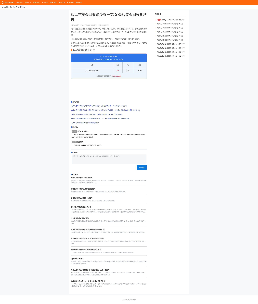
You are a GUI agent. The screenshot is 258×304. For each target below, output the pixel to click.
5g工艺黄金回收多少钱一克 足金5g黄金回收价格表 (22, 7)
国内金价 (36, 2)
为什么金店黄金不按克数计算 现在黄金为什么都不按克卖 (90, 270)
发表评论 (142, 167)
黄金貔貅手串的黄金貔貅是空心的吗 (83, 189)
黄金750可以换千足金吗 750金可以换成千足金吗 (87, 238)
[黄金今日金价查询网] (7, 2)
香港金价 (53, 2)
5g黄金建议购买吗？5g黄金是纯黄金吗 (83, 114)
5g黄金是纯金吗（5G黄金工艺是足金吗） (110, 114)
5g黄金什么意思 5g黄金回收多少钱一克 (127, 110)
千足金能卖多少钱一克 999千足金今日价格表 (86, 249)
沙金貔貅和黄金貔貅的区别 (80, 218)
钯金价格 (70, 2)
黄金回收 (19, 2)
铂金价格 (62, 2)
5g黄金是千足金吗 (77, 259)
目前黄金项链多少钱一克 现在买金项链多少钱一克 (88, 229)
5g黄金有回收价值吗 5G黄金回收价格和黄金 (85, 123)
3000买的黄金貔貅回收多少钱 (81, 207)
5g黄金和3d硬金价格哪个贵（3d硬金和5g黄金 (85, 118)
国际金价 (28, 2)
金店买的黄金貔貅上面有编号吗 (81, 178)
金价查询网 (13, 7)
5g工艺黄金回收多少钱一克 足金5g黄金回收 (115, 118)
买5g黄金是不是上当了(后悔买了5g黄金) (114, 106)
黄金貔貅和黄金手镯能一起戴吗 (81, 198)
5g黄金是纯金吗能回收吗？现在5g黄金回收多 (85, 106)
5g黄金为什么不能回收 (106, 110)
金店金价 (45, 2)
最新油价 (79, 2)
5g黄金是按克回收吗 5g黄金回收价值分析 (84, 110)
